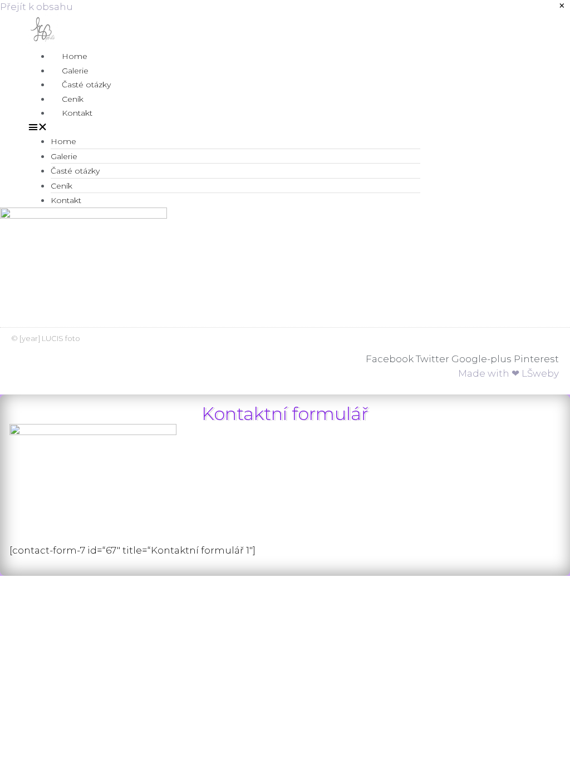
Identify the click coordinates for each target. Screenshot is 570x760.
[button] (224, 127)
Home (74, 56)
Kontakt (77, 113)
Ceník (72, 99)
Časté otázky (86, 85)
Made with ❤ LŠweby (508, 373)
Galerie (75, 71)
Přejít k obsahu (36, 6)
